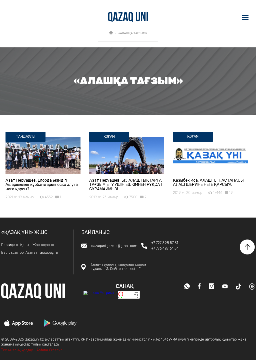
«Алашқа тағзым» (132, 33)
